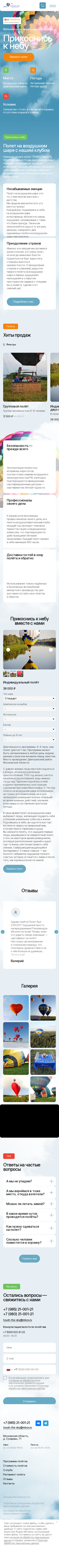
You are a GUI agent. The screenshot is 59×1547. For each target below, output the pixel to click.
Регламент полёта (14, 1474)
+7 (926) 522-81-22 (14, 1332)
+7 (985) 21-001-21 (18, 1309)
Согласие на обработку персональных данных (17, 1512)
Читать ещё (18, 954)
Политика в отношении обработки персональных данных (23, 1505)
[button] (18, 57)
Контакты (8, 1483)
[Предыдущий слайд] (8, 650)
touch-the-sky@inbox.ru (17, 1320)
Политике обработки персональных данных (29, 1387)
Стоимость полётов (15, 1465)
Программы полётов (15, 1461)
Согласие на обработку (21, 1380)
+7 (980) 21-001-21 (18, 1314)
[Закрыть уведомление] (56, 1521)
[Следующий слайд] (51, 650)
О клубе (8, 1470)
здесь (43, 86)
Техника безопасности (16, 1497)
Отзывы (8, 1479)
